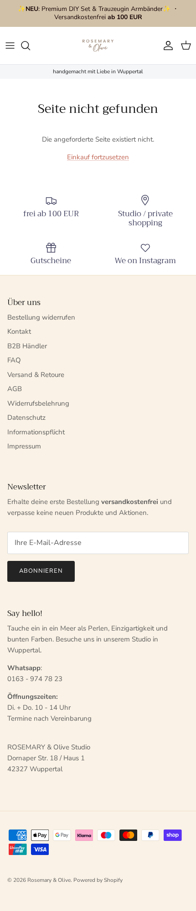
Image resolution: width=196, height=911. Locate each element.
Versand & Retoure (35, 374)
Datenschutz (26, 417)
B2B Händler (27, 346)
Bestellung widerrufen (41, 317)
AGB (14, 388)
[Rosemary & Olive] (98, 45)
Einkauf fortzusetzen (98, 157)
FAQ (14, 360)
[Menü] (10, 46)
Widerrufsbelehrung (38, 403)
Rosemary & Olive (49, 880)
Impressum (24, 446)
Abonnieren (41, 571)
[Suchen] (30, 46)
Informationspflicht (36, 432)
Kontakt (19, 331)
